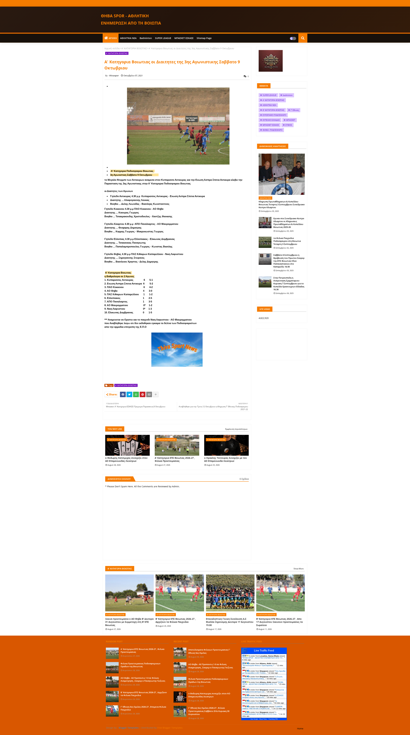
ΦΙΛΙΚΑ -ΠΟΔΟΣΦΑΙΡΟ (272, 130)
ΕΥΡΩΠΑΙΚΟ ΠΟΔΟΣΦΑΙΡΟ (274, 115)
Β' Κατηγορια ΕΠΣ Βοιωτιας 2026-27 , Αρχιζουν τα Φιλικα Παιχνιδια (176, 620)
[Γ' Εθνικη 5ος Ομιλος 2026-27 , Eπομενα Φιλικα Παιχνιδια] (112, 711)
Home (300, 728)
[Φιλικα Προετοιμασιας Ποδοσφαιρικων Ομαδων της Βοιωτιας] (112, 667)
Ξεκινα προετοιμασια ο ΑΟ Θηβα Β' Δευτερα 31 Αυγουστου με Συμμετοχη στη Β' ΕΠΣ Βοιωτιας (129, 622)
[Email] (149, 394)
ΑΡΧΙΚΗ (113, 38)
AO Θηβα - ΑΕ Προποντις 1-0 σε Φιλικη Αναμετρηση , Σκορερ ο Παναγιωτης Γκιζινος (143, 679)
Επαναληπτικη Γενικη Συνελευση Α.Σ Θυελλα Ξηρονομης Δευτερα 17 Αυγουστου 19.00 (229, 622)
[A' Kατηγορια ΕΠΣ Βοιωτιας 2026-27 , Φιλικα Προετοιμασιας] (112, 653)
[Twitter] (129, 394)
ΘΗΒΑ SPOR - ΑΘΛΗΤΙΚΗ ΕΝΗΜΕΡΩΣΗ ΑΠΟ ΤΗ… (263, 658)
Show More (299, 568)
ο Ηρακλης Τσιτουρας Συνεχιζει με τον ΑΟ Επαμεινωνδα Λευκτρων (225, 459)
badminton (146, 38)
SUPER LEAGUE (163, 38)
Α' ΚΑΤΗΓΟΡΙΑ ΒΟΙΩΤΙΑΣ (134, 48)
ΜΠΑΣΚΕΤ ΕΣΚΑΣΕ (183, 38)
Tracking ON (273, 719)
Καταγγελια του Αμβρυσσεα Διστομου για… (263, 691)
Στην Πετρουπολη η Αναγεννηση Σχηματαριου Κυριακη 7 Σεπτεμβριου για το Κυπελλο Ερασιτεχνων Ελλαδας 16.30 (288, 283)
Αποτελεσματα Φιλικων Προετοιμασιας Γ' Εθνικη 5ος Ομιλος (209, 651)
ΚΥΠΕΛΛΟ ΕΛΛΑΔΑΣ (271, 120)
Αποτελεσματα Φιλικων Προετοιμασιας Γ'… (259, 665)
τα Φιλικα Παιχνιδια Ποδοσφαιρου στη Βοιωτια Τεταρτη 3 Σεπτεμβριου (287, 241)
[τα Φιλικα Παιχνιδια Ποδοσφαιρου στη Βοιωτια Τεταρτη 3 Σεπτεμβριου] (265, 242)
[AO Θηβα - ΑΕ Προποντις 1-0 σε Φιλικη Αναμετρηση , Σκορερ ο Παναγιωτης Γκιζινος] (112, 682)
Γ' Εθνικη (295, 110)
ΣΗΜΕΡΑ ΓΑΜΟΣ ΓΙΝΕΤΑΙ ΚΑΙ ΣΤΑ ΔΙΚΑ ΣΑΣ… (262, 708)
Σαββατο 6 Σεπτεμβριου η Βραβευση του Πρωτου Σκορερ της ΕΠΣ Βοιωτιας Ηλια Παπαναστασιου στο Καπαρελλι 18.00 (288, 260)
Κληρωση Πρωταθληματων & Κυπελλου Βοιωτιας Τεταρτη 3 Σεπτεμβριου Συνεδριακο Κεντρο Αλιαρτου (282, 204)
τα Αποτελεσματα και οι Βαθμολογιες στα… (259, 702)
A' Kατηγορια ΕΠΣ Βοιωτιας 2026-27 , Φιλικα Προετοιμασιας (175, 459)
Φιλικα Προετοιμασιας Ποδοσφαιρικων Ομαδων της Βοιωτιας (140, 665)
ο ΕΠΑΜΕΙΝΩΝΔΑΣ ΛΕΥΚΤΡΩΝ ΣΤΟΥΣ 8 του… (260, 713)
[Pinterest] (142, 394)
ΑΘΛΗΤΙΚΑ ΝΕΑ (128, 38)
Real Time (263, 719)
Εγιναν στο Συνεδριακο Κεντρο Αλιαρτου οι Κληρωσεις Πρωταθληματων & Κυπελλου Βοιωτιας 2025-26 (288, 223)
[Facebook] (123, 394)
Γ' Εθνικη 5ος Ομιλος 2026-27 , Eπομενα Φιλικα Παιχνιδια (143, 708)
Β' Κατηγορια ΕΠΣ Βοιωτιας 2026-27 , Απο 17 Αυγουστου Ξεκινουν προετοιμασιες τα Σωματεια (279, 622)
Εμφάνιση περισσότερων (236, 429)
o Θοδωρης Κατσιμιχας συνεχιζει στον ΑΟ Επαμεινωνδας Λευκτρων (126, 459)
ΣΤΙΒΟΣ (288, 125)
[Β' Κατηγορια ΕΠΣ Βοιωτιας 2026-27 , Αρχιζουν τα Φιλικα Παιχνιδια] (112, 696)
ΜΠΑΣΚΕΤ (290, 120)
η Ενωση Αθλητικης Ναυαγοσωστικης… (262, 678)
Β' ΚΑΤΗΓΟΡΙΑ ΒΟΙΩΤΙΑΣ (273, 110)
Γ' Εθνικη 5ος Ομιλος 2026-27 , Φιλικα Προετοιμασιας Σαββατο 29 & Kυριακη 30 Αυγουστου (208, 711)
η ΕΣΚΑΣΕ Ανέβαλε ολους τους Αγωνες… (262, 696)
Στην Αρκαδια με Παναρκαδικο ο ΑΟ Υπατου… (263, 672)
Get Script (254, 719)
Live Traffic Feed (264, 650)
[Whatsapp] (136, 394)
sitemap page (204, 38)
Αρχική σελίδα (112, 48)
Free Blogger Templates (170, 727)
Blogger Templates (129, 727)
